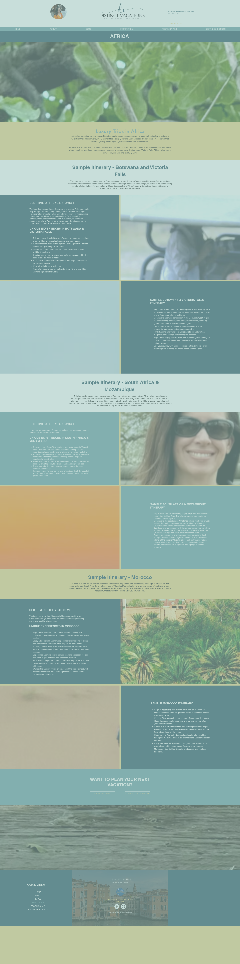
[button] (86, 54)
